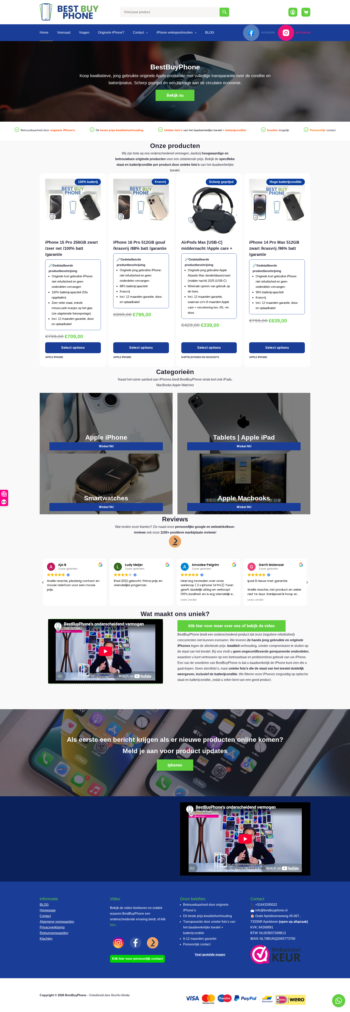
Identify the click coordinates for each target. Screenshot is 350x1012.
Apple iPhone (54, 357)
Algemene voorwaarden (57, 921)
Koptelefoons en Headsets (200, 357)
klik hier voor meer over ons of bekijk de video (231, 625)
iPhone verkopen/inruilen (175, 32)
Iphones (175, 765)
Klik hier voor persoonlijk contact (137, 958)
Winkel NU (106, 446)
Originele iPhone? (111, 32)
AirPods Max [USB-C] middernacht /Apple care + (206, 245)
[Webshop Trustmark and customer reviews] (275, 954)
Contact (138, 32)
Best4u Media (120, 995)
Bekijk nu (175, 95)
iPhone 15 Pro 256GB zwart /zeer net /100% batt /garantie (71, 248)
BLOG (209, 32)
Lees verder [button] (189, 600)
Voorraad (63, 32)
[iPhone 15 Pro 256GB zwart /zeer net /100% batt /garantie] (73, 206)
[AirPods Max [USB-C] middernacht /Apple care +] (209, 206)
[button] (307, 582)
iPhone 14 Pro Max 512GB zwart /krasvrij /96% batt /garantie (274, 248)
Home (44, 32)
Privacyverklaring (52, 927)
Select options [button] (73, 347)
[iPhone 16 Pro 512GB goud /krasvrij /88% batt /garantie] (141, 206)
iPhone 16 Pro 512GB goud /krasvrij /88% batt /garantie (139, 245)
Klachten (46, 938)
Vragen (84, 32)
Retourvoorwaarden (54, 933)
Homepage (48, 910)
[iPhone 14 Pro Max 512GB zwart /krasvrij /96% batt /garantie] (277, 206)
